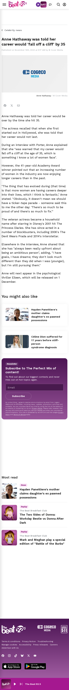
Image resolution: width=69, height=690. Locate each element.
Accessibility (25, 645)
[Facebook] (5, 105)
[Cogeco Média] (46, 630)
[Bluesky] (22, 655)
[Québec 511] (64, 632)
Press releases (40, 645)
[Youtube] (35, 655)
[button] (15, 684)
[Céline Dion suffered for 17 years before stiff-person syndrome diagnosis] (17, 341)
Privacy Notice (37, 408)
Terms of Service (19, 414)
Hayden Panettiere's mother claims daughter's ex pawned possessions (40, 493)
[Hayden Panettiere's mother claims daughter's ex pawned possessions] (17, 314)
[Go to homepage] (18, 6)
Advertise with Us (10, 648)
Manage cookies (9, 645)
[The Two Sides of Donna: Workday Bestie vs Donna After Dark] (9, 512)
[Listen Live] (38, 4)
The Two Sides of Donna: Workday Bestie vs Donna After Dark (42, 518)
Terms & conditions (11, 641)
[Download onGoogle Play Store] (35, 666)
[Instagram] (9, 655)
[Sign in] (64, 4)
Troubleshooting (45, 641)
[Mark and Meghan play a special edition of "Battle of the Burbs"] (9, 537)
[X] (28, 655)
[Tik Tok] (15, 655)
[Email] (18, 105)
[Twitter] (11, 105)
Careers (54, 645)
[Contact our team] (50, 4)
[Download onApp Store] (12, 666)
